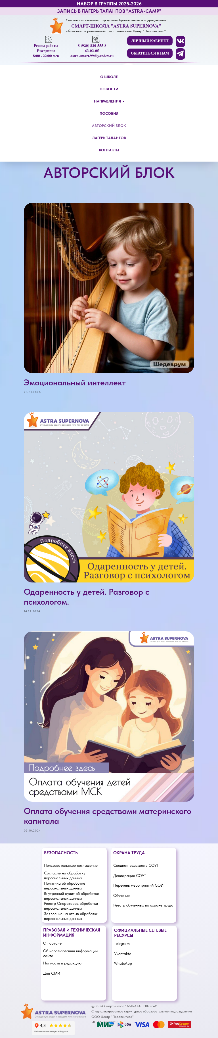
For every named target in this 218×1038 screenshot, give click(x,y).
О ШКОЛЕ (109, 77)
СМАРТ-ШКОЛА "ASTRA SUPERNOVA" (116, 25)
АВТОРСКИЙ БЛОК (109, 126)
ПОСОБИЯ (109, 113)
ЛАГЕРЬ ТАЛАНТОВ (109, 138)
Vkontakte (122, 953)
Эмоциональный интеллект (75, 382)
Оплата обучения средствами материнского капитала (107, 816)
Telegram (122, 943)
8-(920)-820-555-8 (92, 45)
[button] (150, 53)
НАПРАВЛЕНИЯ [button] (107, 101)
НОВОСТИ (109, 89)
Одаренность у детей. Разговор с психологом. (86, 596)
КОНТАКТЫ (109, 150)
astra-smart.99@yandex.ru (92, 55)
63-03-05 (92, 50)
